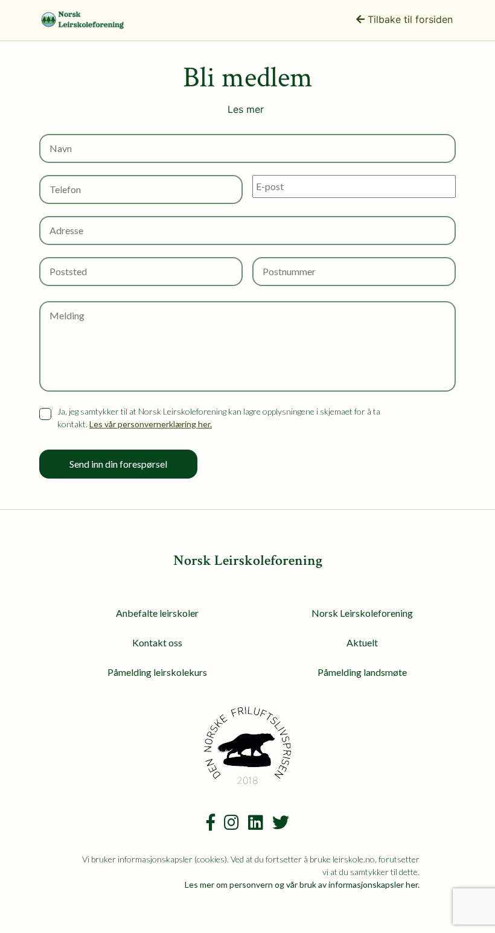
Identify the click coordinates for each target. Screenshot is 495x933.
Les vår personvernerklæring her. (150, 424)
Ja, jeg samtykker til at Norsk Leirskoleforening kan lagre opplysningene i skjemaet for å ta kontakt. (218, 417)
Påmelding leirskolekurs (157, 672)
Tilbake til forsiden (409, 19)
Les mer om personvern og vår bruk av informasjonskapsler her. (302, 884)
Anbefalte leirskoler (157, 613)
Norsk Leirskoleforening (362, 613)
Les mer (246, 109)
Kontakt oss (157, 642)
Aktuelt (362, 642)
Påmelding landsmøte (362, 672)
